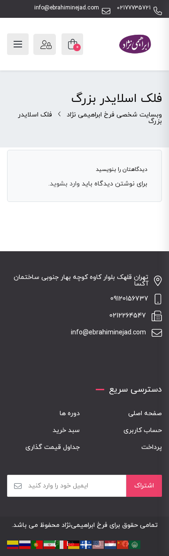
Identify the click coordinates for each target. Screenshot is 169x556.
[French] (86, 544)
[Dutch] (111, 544)
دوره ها (70, 413)
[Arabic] (135, 544)
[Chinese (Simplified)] (123, 544)
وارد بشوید (65, 183)
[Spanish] (13, 544)
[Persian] (50, 544)
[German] (74, 544)
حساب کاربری (142, 430)
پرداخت (151, 447)
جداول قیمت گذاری (52, 447)
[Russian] (25, 544)
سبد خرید (66, 430)
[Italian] (62, 544)
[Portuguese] (37, 544)
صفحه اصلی (145, 413)
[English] (98, 544)
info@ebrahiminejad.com (66, 8)
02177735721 (134, 8)
